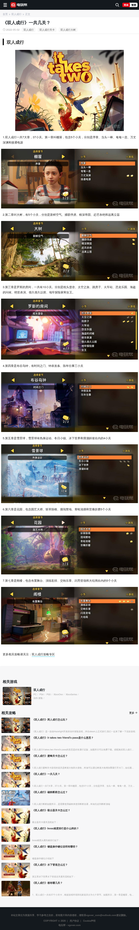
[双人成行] (17, 696)
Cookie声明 (89, 920)
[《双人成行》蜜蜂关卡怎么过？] (15, 761)
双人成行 (29, 29)
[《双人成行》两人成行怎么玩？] (15, 725)
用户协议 (74, 920)
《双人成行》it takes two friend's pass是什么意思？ (63, 737)
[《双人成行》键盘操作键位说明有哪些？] (15, 852)
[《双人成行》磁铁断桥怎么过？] (15, 798)
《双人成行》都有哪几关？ (47, 882)
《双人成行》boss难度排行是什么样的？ (55, 828)
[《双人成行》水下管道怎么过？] (15, 870)
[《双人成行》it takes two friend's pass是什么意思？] (15, 743)
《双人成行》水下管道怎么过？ (50, 864)
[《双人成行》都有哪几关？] (15, 888)
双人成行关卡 (47, 29)
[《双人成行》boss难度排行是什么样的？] (15, 834)
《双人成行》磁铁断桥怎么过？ (50, 792)
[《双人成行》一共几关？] (15, 779)
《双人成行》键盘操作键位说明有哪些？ (55, 846)
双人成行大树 (68, 29)
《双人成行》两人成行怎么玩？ (50, 719)
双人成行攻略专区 (43, 654)
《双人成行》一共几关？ (46, 774)
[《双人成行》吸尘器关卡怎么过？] (15, 816)
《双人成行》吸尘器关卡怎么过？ (51, 810)
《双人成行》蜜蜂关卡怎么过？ (50, 755)
